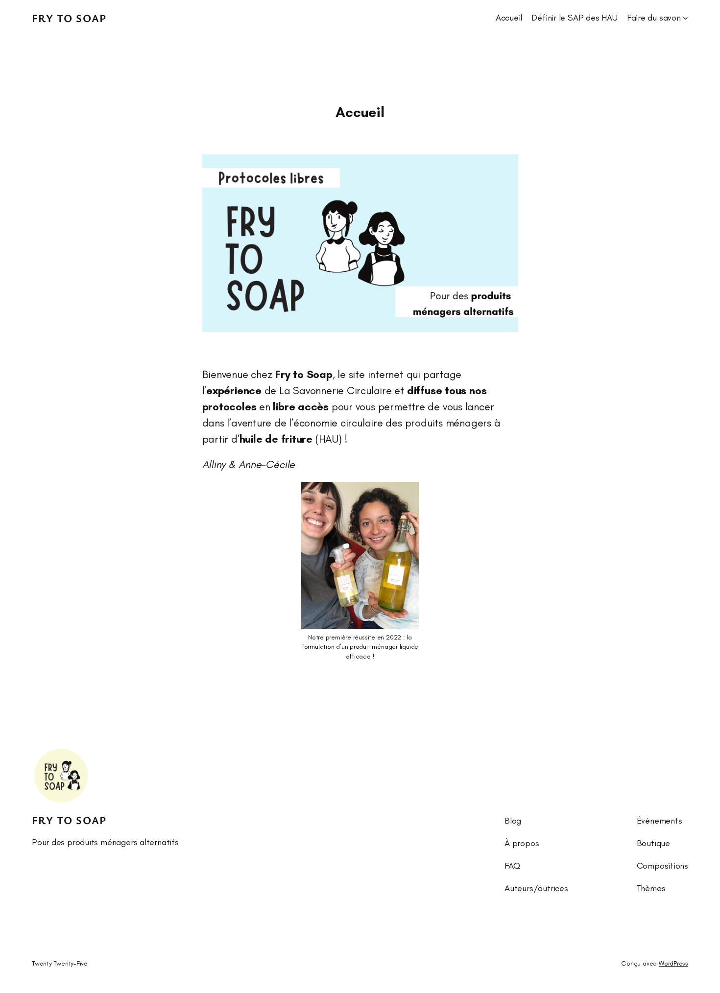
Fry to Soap (69, 18)
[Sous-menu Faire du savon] (685, 18)
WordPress (673, 963)
